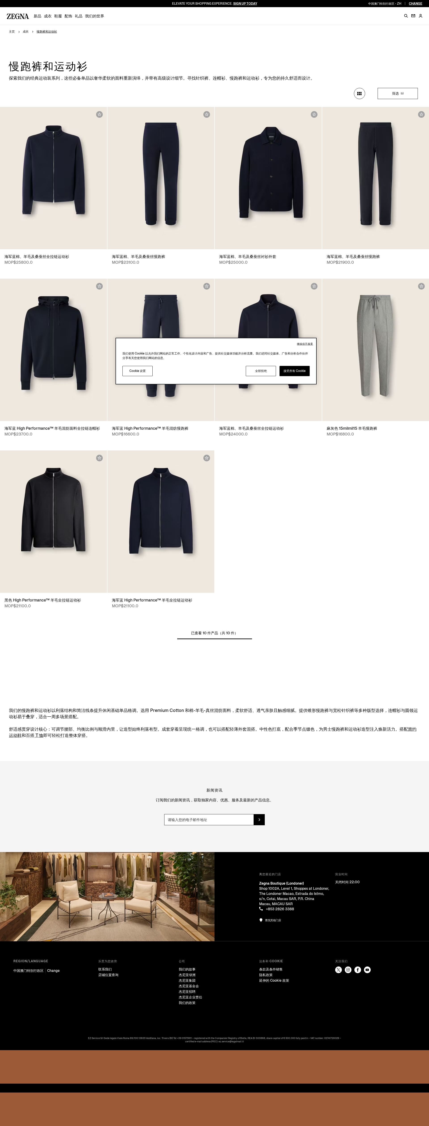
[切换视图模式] (359, 93)
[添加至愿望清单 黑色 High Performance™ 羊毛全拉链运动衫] (99, 458)
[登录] (420, 16)
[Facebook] (357, 969)
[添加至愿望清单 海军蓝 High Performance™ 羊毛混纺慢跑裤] (206, 286)
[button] (406, 16)
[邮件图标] (413, 16)
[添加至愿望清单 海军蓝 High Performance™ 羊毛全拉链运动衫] (206, 458)
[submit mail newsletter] (259, 819)
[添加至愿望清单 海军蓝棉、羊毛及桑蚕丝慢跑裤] (206, 114)
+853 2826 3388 (279, 909)
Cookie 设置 (137, 371)
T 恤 (38, 735)
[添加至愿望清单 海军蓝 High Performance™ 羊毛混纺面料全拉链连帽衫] (99, 286)
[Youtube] (367, 969)
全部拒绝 (261, 371)
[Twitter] (338, 969)
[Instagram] (348, 969)
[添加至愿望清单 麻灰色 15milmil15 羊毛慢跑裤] (421, 286)
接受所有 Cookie (295, 371)
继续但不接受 (305, 344)
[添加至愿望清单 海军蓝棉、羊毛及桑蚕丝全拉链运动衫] (99, 114)
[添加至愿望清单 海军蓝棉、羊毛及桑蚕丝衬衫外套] (314, 114)
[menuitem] (37, 16)
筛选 (396, 93)
